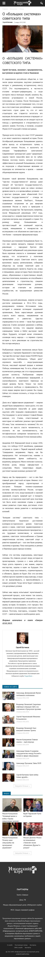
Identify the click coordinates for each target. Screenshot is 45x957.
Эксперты (33, 945)
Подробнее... (28, 676)
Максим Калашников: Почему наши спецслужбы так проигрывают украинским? (10, 843)
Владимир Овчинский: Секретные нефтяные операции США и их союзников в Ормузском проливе (28, 706)
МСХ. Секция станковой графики (22, 910)
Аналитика (13, 9)
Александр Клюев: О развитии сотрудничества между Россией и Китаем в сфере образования (28, 753)
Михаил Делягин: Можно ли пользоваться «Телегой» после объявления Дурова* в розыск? (32, 843)
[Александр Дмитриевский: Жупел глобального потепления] (8, 696)
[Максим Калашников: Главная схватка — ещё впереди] (8, 742)
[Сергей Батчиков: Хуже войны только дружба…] (8, 778)
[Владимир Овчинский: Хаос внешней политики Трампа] (8, 731)
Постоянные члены (21, 945)
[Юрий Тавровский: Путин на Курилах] (33, 805)
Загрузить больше (21, 786)
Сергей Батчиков (7, 22)
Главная (5, 9)
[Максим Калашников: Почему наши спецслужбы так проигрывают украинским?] (12, 829)
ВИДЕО (6, 793)
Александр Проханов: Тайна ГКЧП (28, 763)
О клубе (9, 945)
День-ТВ (22, 900)
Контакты (28, 947)
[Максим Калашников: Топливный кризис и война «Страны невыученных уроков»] (12, 805)
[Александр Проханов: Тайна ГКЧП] (8, 766)
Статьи (22, 9)
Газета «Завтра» (22, 895)
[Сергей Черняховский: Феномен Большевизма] (8, 719)
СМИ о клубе (18, 947)
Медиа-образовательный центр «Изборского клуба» (22, 905)
